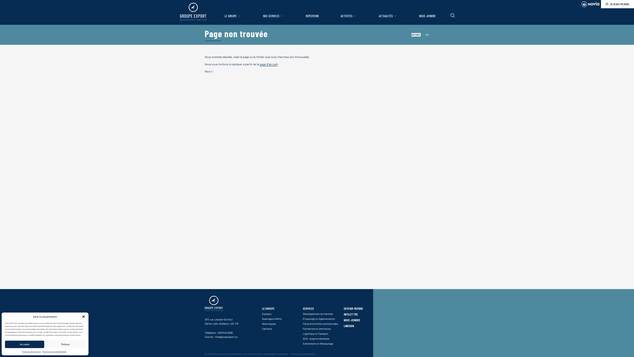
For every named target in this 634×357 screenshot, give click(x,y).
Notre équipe (269, 323)
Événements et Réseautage (318, 343)
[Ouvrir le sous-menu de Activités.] (354, 16)
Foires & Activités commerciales (320, 323)
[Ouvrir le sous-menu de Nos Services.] (281, 16)
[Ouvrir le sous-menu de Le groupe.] (239, 16)
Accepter (25, 344)
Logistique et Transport (315, 333)
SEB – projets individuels (316, 338)
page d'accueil (269, 64)
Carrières (267, 328)
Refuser (65, 344)
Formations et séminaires (317, 328)
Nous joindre (427, 16)
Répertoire (312, 16)
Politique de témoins (31, 351)
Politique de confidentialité (54, 351)
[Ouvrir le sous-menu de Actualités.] (395, 16)
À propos (266, 313)
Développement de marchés (318, 313)
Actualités (386, 16)
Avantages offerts (272, 318)
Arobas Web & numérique (275, 354)
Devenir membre (620, 4)
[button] (83, 316)
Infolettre (351, 314)
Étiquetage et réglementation (319, 318)
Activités (347, 16)
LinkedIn (349, 326)
